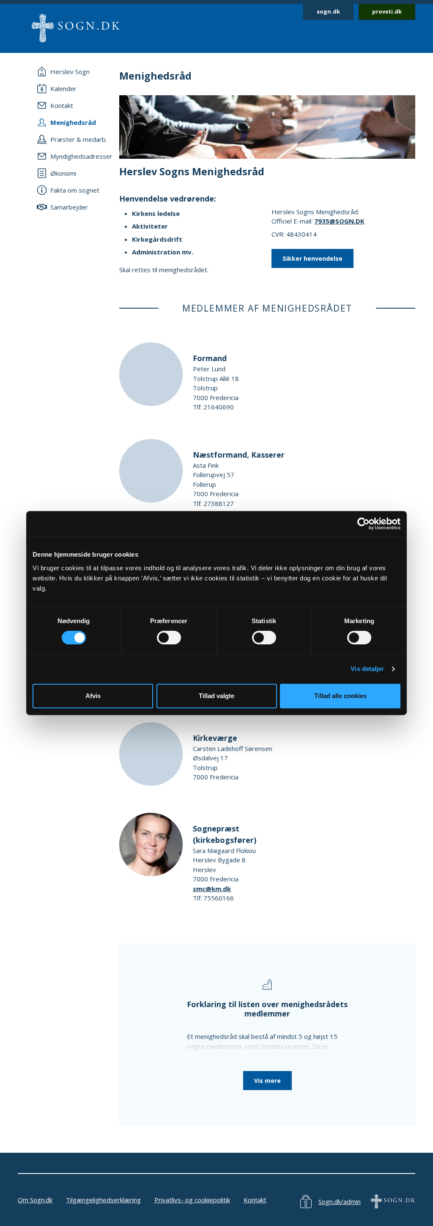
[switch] (169, 637)
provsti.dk (387, 11)
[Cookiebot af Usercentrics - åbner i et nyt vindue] (363, 523)
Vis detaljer (367, 668)
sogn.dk (328, 11)
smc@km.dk (212, 888)
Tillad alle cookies (340, 695)
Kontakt (255, 1200)
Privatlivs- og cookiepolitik (192, 1200)
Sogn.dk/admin (339, 1201)
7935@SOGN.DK (339, 221)
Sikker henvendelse (312, 258)
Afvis (93, 695)
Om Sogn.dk (35, 1200)
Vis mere (267, 1081)
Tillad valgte (216, 695)
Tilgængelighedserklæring (103, 1200)
